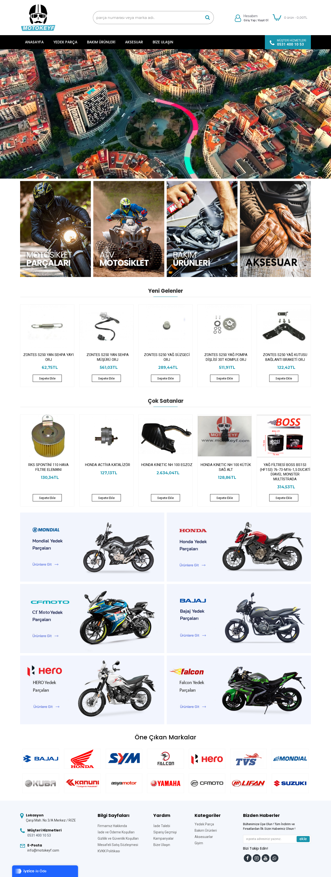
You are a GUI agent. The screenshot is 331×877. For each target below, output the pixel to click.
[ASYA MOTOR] (124, 783)
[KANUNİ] (82, 783)
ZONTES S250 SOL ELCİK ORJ (285, 355)
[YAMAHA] (165, 783)
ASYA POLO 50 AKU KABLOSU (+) (48, 467)
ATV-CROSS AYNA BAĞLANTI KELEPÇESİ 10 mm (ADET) (108, 467)
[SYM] (124, 759)
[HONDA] (82, 759)
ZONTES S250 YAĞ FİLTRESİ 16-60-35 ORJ (107, 357)
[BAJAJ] (41, 759)
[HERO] (207, 759)
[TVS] (248, 759)
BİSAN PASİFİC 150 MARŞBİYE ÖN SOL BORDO (285, 467)
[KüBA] (41, 783)
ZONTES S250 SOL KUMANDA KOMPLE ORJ (226, 357)
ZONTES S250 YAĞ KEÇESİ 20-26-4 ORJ (48, 357)
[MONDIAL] (290, 759)
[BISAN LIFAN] (248, 783)
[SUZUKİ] (290, 783)
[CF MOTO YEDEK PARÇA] (207, 783)
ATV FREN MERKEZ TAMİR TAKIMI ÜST (226, 467)
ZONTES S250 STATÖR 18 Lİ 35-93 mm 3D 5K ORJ (166, 357)
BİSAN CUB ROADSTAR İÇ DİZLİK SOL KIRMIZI (166, 467)
